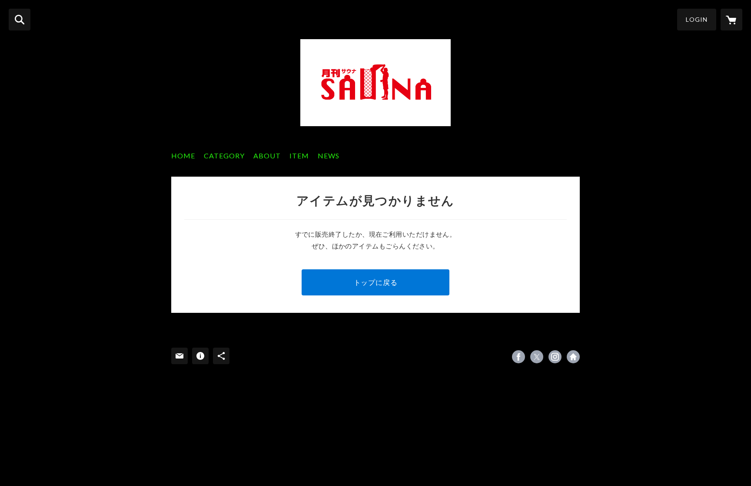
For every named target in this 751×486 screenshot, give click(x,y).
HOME (183, 155)
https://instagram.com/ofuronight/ (555, 356)
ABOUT (267, 155)
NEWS (328, 155)
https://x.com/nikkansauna (536, 356)
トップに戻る (376, 282)
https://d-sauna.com (573, 356)
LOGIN (697, 19)
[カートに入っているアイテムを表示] (731, 19)
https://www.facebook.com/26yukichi (518, 356)
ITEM (299, 155)
